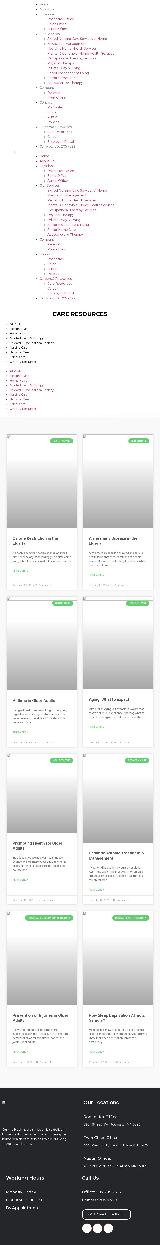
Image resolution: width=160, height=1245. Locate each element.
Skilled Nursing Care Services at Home (77, 39)
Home (44, 4)
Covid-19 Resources (23, 362)
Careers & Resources (56, 127)
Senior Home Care (61, 78)
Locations (47, 14)
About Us (47, 9)
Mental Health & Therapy (27, 338)
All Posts (15, 324)
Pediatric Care (19, 352)
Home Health (19, 333)
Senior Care (17, 357)
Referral (53, 93)
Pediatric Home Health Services (72, 48)
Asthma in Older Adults (34, 700)
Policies (53, 122)
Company (47, 88)
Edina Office (57, 24)
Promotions (56, 97)
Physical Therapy (60, 63)
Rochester (55, 107)
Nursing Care (19, 347)
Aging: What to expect (109, 699)
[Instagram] (108, 1228)
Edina (51, 112)
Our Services (50, 34)
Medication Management (67, 43)
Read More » (20, 571)
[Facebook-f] (87, 1228)
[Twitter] (97, 1228)
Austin (52, 117)
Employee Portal (60, 142)
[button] (95, 151)
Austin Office (57, 29)
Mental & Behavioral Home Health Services (80, 53)
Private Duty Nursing (63, 68)
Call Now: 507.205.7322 (57, 146)
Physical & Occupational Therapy (32, 343)
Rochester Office (60, 19)
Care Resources (59, 132)
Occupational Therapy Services (71, 58)
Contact (46, 102)
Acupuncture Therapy (65, 83)
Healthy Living (19, 329)
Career (52, 137)
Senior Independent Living (68, 73)
